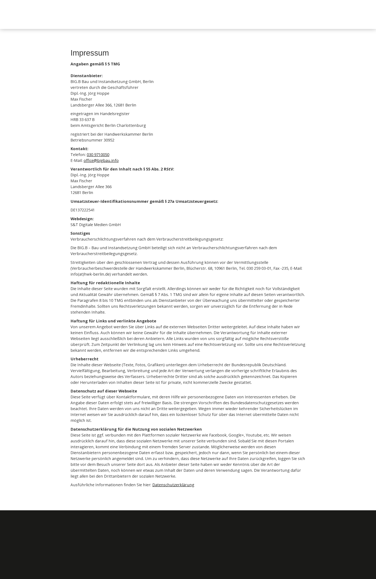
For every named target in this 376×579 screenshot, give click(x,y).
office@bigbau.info (101, 160)
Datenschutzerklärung (173, 484)
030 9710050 (98, 154)
